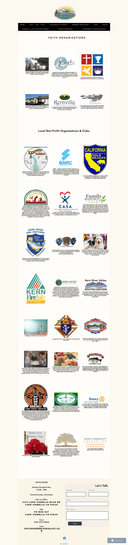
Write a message (70, 509)
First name (69, 490)
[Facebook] (64, 538)
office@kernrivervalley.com (42, 529)
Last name (91, 490)
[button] (105, 25)
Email (68, 499)
